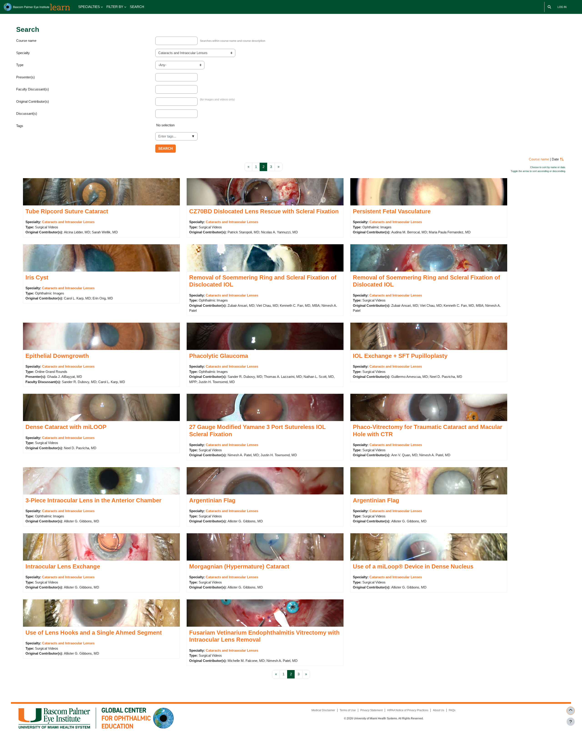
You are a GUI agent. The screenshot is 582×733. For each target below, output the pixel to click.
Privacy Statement (371, 710)
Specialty (23, 53)
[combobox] (176, 136)
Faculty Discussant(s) (32, 89)
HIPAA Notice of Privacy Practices (407, 710)
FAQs (452, 710)
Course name (26, 40)
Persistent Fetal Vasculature (392, 211)
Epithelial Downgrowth (57, 355)
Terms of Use (348, 710)
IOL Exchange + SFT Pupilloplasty (400, 355)
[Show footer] (571, 722)
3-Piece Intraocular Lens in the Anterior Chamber (93, 500)
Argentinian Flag (212, 500)
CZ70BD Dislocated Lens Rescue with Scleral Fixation (264, 211)
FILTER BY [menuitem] (114, 7)
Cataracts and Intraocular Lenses (68, 222)
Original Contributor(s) (32, 101)
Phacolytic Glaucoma (218, 355)
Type (19, 65)
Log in (562, 7)
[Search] (549, 7)
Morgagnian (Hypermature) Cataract (239, 566)
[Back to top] (571, 711)
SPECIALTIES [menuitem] (89, 7)
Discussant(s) (26, 113)
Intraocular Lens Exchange (62, 566)
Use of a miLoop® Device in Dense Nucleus (413, 566)
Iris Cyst (36, 277)
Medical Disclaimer (323, 710)
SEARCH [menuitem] (137, 7)
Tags (19, 126)
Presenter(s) (25, 77)
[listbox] (360, 127)
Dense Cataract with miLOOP (65, 427)
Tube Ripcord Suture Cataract (66, 211)
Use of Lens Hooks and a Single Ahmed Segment (93, 632)
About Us (438, 710)
